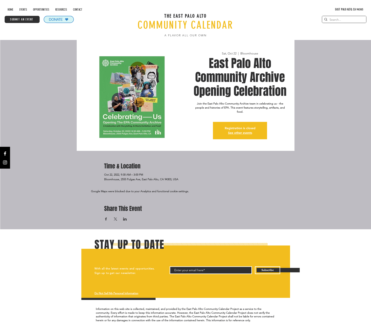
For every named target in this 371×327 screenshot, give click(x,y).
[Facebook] (5, 153)
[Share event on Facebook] (106, 219)
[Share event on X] (115, 219)
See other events (240, 133)
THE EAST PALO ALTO (185, 16)
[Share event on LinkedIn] (125, 219)
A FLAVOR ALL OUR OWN (185, 35)
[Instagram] (5, 162)
